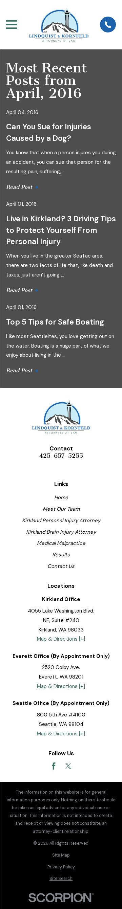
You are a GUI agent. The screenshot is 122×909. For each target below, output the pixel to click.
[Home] (58, 24)
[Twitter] (68, 766)
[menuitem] (61, 855)
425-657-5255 (61, 456)
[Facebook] (53, 766)
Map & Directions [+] (61, 639)
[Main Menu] (11, 24)
